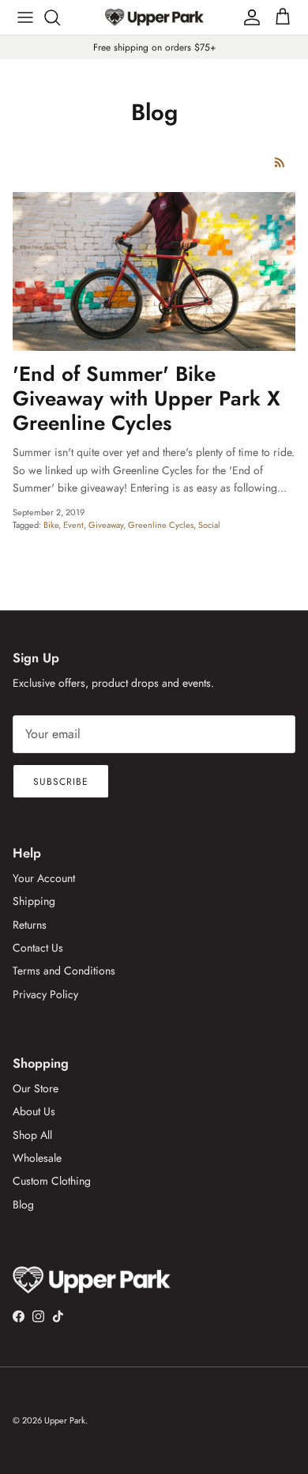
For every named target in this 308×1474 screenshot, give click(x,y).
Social (209, 524)
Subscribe (60, 782)
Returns (30, 925)
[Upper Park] (154, 17)
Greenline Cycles (160, 524)
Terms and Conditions (64, 970)
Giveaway (105, 524)
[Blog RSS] (280, 162)
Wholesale (37, 1158)
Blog (23, 1204)
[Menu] (25, 17)
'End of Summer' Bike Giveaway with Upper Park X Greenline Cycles (146, 398)
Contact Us (38, 948)
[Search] (60, 17)
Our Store (35, 1088)
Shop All (32, 1135)
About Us (34, 1111)
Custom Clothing (52, 1181)
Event (73, 524)
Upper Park (64, 1420)
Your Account (44, 878)
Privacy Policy (45, 994)
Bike (50, 524)
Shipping (34, 901)
